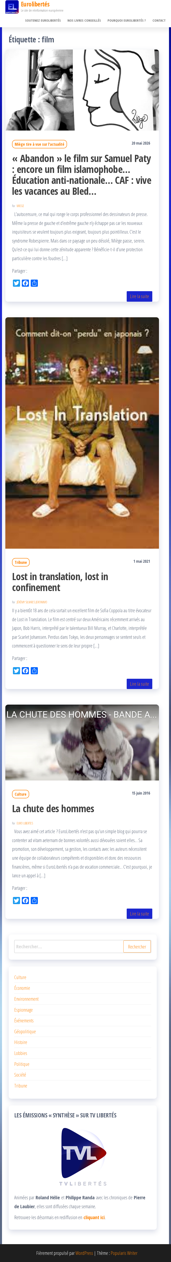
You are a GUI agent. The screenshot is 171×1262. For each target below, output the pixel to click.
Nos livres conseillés (84, 20)
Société (20, 1074)
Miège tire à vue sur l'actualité (39, 144)
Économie (22, 987)
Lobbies (20, 1053)
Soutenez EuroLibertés (43, 20)
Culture (20, 794)
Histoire (20, 1042)
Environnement (26, 998)
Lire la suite (139, 296)
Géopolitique (25, 1031)
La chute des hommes (53, 808)
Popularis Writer (124, 1253)
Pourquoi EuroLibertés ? (127, 20)
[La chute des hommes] (82, 742)
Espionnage (23, 1009)
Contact (159, 20)
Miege (20, 206)
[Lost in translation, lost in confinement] (82, 432)
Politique (21, 1064)
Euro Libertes (25, 823)
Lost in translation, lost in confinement (60, 581)
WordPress (84, 1253)
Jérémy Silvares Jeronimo (32, 602)
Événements (24, 1020)
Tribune (21, 562)
